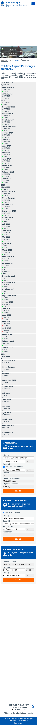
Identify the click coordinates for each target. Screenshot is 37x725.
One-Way (8, 513)
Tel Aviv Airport (13, 2)
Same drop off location (14, 467)
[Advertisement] (18, 27)
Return (17, 513)
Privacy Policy (23, 720)
